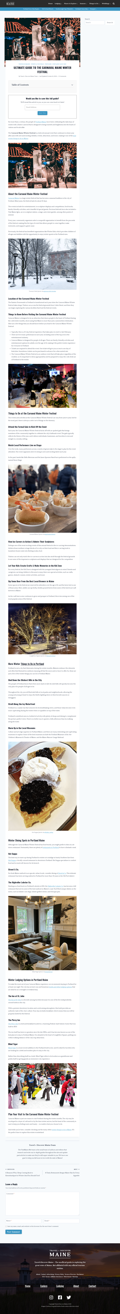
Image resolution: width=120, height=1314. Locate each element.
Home (50, 3)
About (76, 1286)
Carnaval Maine (13, 198)
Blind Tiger (12, 1048)
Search (87, 19)
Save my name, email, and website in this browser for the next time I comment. (33, 1226)
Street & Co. (62, 873)
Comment (10, 1194)
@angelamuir (49, 972)
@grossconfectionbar (50, 291)
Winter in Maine (24, 64)
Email (47, 1221)
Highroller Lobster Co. (55, 886)
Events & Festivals (37, 64)
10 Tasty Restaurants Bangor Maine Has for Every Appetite (62, 1173)
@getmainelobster (50, 534)
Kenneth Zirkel (51, 656)
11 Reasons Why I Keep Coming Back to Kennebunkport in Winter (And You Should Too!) (22, 1173)
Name (9, 1221)
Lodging (60, 1286)
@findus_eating (48, 832)
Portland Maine (40, 122)
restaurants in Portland (51, 847)
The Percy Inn (13, 1024)
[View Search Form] (114, 4)
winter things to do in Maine (62, 1130)
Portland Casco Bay (59, 64)
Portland (48, 64)
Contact (92, 1286)
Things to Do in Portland (32, 664)
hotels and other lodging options (60, 987)
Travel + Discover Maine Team (29, 76)
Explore (43, 1286)
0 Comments (62, 76)
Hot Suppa (12, 860)
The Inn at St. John (14, 1000)
